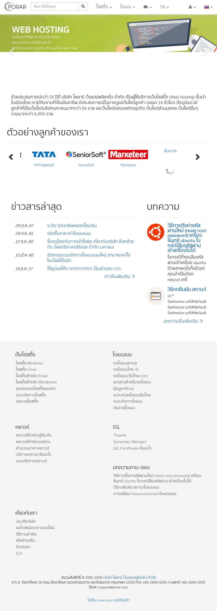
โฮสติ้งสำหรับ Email (31, 376)
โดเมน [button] (125, 7)
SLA (19, 553)
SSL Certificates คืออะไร (132, 448)
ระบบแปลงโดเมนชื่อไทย (132, 395)
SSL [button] (163, 7)
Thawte (119, 435)
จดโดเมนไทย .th (126, 369)
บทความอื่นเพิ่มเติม (181, 321)
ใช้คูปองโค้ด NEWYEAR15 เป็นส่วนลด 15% (84, 268)
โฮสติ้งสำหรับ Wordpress (36, 382)
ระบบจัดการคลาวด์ (31, 461)
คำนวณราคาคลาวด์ (32, 448)
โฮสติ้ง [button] (102, 7)
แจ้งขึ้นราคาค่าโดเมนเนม (69, 233)
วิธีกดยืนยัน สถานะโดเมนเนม (136, 487)
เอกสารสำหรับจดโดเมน (132, 382)
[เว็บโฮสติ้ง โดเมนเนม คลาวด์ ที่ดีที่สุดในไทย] (15, 5)
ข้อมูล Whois (123, 389)
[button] (147, 7)
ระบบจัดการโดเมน (127, 401)
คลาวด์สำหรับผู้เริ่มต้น (34, 435)
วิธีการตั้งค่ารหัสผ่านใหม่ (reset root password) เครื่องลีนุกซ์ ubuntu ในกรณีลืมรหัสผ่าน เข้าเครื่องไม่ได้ (157, 478)
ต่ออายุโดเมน (124, 408)
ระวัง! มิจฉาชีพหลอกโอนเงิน (72, 225)
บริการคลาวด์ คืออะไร (33, 454)
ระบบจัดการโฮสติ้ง (31, 395)
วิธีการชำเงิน (26, 534)
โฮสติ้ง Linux (26, 369)
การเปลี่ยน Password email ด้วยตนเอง (144, 494)
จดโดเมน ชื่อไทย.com (130, 376)
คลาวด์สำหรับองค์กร (33, 442)
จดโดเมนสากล (125, 363)
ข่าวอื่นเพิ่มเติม (117, 276)
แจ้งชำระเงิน (25, 540)
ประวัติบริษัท (26, 521)
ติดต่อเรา (23, 547)
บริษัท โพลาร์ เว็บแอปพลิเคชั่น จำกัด (129, 578)
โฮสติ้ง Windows (29, 363)
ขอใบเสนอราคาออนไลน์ (35, 528)
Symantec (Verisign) (129, 442)
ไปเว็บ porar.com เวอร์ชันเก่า (109, 600)
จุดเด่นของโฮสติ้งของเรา (36, 389)
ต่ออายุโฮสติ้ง (27, 401)
